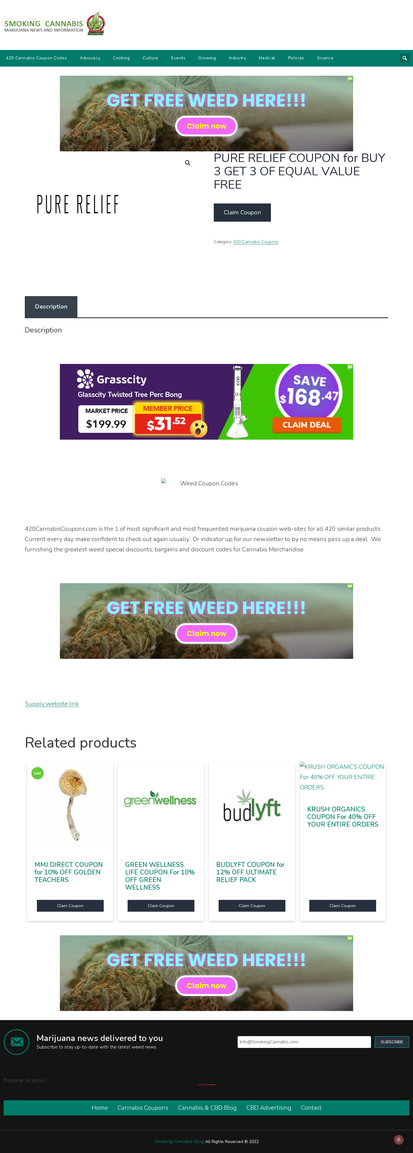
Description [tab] (51, 306)
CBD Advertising (268, 1108)
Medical (267, 58)
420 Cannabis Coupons (255, 242)
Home (100, 1108)
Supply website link (52, 704)
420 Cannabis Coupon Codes (36, 58)
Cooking (121, 58)
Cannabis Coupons (143, 1108)
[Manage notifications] (399, 1140)
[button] (187, 162)
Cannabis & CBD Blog (207, 1108)
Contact (311, 1108)
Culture (150, 58)
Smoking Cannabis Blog (179, 1141)
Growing (207, 58)
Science (325, 58)
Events (178, 58)
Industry (237, 58)
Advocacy (90, 58)
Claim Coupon (242, 212)
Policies (296, 58)
